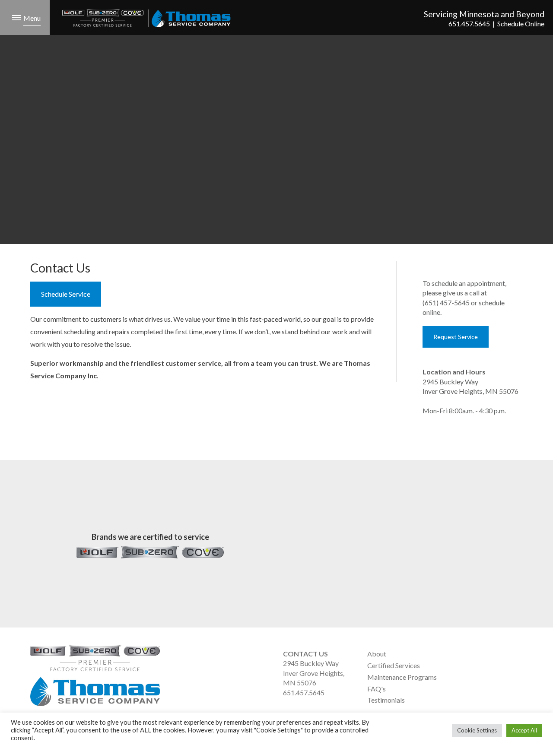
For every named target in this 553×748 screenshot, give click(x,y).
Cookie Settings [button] (477, 730)
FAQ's (376, 689)
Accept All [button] (524, 730)
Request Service (455, 336)
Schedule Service (65, 294)
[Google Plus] (457, 665)
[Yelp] (485, 665)
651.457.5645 (469, 23)
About (376, 654)
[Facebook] (471, 665)
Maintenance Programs (402, 677)
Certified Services (393, 665)
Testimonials (386, 700)
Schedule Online (520, 23)
